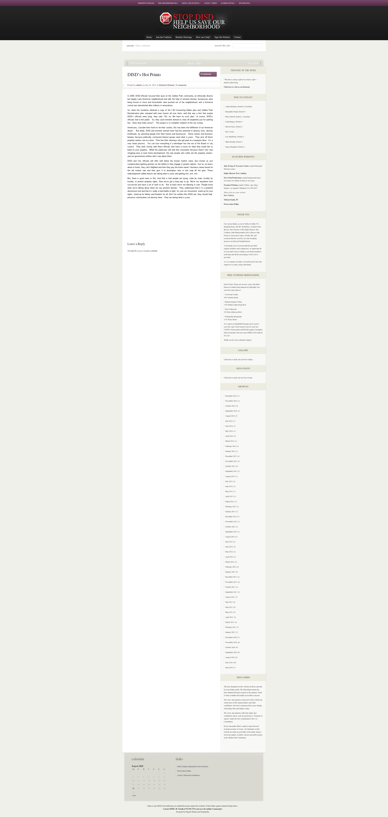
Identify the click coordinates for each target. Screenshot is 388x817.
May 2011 (229, 612)
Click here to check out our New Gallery (238, 359)
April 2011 (229, 617)
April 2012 (229, 557)
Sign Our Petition (222, 37)
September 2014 (231, 411)
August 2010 (230, 657)
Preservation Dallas (184, 771)
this (198, 63)
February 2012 (230, 567)
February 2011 (230, 627)
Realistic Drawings (184, 37)
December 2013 (231, 456)
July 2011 (228, 602)
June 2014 (229, 426)
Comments (145, 46)
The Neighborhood (168, 3)
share (191, 63)
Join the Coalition (163, 37)
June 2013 (229, 486)
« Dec (134, 795)
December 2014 (231, 396)
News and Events (191, 3)
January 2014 (230, 451)
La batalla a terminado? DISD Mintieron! (137, 63)
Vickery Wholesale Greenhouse (188, 775)
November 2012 (231, 521)
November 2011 (231, 582)
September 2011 (231, 592)
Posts (137, 46)
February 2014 (230, 446)
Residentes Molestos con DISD (254, 63)
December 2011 (231, 577)
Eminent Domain (146, 3)
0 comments (206, 73)
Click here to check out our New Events (238, 377)
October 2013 (230, 466)
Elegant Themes (191, 811)
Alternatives (228, 3)
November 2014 (231, 401)
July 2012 (228, 541)
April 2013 (229, 496)
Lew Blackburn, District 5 (234, 136)
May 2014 (229, 431)
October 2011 (230, 587)
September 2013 (231, 471)
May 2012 (229, 551)
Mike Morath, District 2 (233, 142)
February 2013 (230, 506)
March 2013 (229, 501)
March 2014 (229, 441)
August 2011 (230, 597)
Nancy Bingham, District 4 (235, 147)
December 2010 (231, 637)
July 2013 (228, 481)
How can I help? (203, 37)
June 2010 (229, 667)
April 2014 (229, 436)
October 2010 (230, 647)
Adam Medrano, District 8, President (238, 106)
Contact (237, 37)
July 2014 (228, 421)
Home (149, 37)
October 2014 (230, 406)
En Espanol (244, 3)
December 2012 (231, 516)
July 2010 (228, 662)
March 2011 (229, 622)
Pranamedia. (205, 811)
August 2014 (230, 416)
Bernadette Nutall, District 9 (235, 111)
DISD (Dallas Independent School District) (192, 766)
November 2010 (231, 642)
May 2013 (229, 491)
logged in (140, 250)
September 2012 (231, 531)
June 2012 (229, 546)
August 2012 (230, 536)
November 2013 (231, 461)
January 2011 (230, 632)
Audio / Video (210, 3)
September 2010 (231, 652)
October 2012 (230, 526)
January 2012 (230, 572)
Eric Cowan (229, 131)
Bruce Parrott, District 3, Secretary (237, 116)
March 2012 (229, 562)
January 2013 (230, 511)
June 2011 (229, 607)
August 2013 (230, 476)
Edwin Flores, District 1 (234, 126)
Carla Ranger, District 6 (233, 121)
